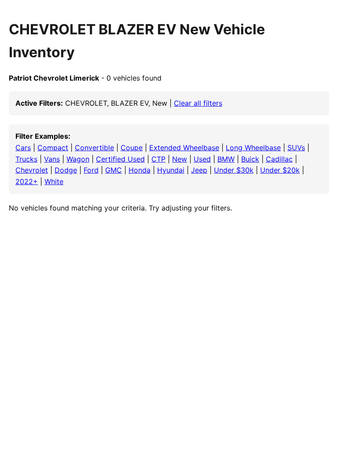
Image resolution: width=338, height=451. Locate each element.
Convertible (94, 147)
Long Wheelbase (253, 147)
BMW (226, 159)
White (53, 181)
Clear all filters (198, 103)
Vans (52, 159)
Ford (91, 170)
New (179, 159)
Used (202, 159)
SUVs (296, 147)
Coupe (132, 147)
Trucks (26, 159)
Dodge (66, 170)
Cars (23, 147)
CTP (158, 159)
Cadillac (279, 159)
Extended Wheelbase (184, 147)
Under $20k (280, 170)
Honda (140, 170)
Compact (52, 147)
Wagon (77, 159)
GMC (113, 170)
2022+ (26, 181)
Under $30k (234, 170)
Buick (250, 159)
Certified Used (120, 159)
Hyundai (170, 170)
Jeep (199, 170)
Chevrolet (31, 170)
